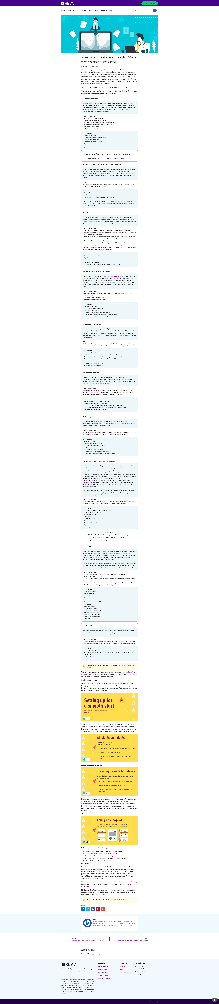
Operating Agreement (91, 218)
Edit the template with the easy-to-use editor (101, 854)
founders (124, 105)
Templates (122, 966)
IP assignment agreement (93, 466)
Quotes (90, 10)
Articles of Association (112, 276)
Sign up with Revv (120, 900)
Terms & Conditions (136, 1001)
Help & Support (124, 972)
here (129, 882)
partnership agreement (94, 432)
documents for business (97, 81)
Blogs (121, 969)
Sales (110, 10)
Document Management (72, 10)
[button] (149, 3)
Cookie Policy (154, 1001)
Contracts (83, 10)
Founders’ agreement (89, 103)
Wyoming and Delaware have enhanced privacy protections (115, 203)
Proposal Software (103, 972)
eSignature (104, 10)
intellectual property (89, 482)
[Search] (155, 10)
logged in (94, 954)
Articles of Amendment (92, 390)
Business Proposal (103, 966)
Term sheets (91, 564)
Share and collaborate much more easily (99, 856)
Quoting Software (103, 975)
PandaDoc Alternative (104, 978)
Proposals (96, 10)
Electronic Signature (103, 969)
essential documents (114, 871)
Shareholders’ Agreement (93, 344)
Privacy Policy (146, 1001)
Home (63, 10)
